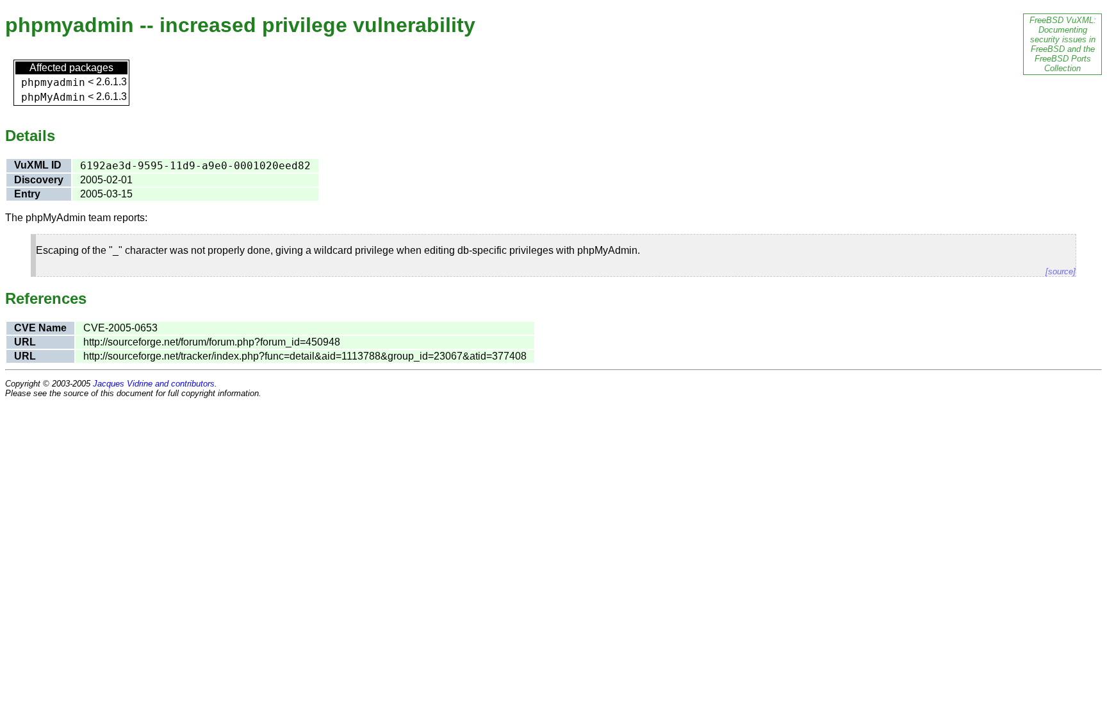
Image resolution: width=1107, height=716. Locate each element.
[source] (1061, 271)
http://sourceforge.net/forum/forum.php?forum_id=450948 (211, 342)
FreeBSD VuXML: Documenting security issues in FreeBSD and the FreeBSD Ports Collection (1062, 44)
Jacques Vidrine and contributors (154, 383)
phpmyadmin (53, 82)
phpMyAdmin (53, 97)
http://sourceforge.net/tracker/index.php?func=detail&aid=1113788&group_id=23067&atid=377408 (305, 356)
